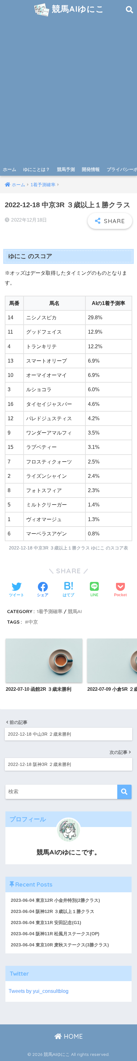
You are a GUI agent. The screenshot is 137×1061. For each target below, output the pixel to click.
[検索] (124, 792)
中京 (33, 622)
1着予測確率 (49, 611)
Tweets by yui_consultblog (38, 991)
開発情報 (91, 169)
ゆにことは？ (36, 169)
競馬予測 (66, 169)
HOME (72, 1036)
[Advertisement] (68, 91)
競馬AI (75, 611)
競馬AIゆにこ (77, 9)
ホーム (9, 169)
